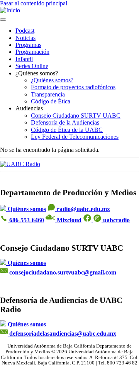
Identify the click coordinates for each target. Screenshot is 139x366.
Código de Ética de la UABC (67, 129)
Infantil (24, 59)
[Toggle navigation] (3, 19)
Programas (28, 45)
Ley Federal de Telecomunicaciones (75, 136)
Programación (32, 51)
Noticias (25, 38)
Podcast (24, 30)
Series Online (31, 66)
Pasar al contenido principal (33, 3)
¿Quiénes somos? (52, 80)
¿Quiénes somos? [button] (36, 73)
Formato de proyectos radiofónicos (73, 87)
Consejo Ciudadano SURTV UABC (75, 115)
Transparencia (48, 94)
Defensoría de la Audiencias (65, 122)
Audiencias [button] (29, 108)
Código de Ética (50, 101)
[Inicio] (10, 10)
